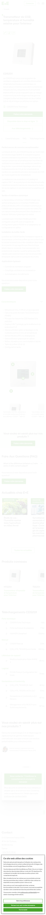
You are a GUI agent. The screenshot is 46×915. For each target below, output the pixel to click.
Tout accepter (23, 910)
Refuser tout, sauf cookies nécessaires (23, 905)
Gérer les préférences (23, 901)
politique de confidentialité (28, 892)
